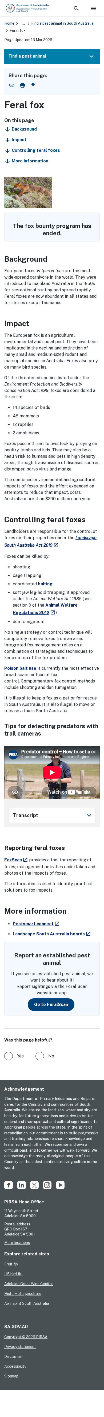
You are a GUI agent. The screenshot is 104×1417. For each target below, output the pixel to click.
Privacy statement (20, 1347)
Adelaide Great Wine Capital (28, 1284)
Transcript (53, 815)
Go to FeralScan (51, 1004)
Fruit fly (11, 1264)
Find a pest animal (27, 56)
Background (24, 129)
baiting (45, 583)
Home (9, 23)
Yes (20, 1056)
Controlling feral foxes (36, 150)
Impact (19, 139)
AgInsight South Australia (26, 1303)
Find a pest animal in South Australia (62, 23)
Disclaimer (13, 1356)
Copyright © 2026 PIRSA (25, 1337)
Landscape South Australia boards (52, 933)
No (51, 1056)
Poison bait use (20, 668)
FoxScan (16, 859)
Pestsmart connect (36, 923)
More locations (17, 1243)
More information (30, 160)
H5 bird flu (13, 1274)
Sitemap (11, 1376)
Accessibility (15, 1366)
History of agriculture (22, 1293)
